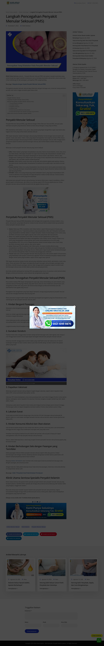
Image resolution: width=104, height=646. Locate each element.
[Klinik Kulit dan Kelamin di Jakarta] (52, 317)
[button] (52, 323)
